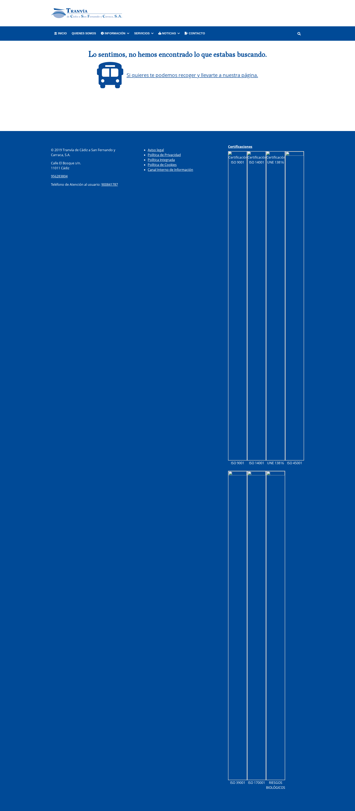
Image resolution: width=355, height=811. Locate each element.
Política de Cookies (162, 164)
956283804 (59, 176)
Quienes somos (84, 33)
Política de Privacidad (164, 155)
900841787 (109, 184)
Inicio (62, 33)
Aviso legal (156, 150)
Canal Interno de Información (170, 169)
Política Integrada (161, 160)
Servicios (142, 33)
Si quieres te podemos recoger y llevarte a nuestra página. (192, 75)
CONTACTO (196, 33)
